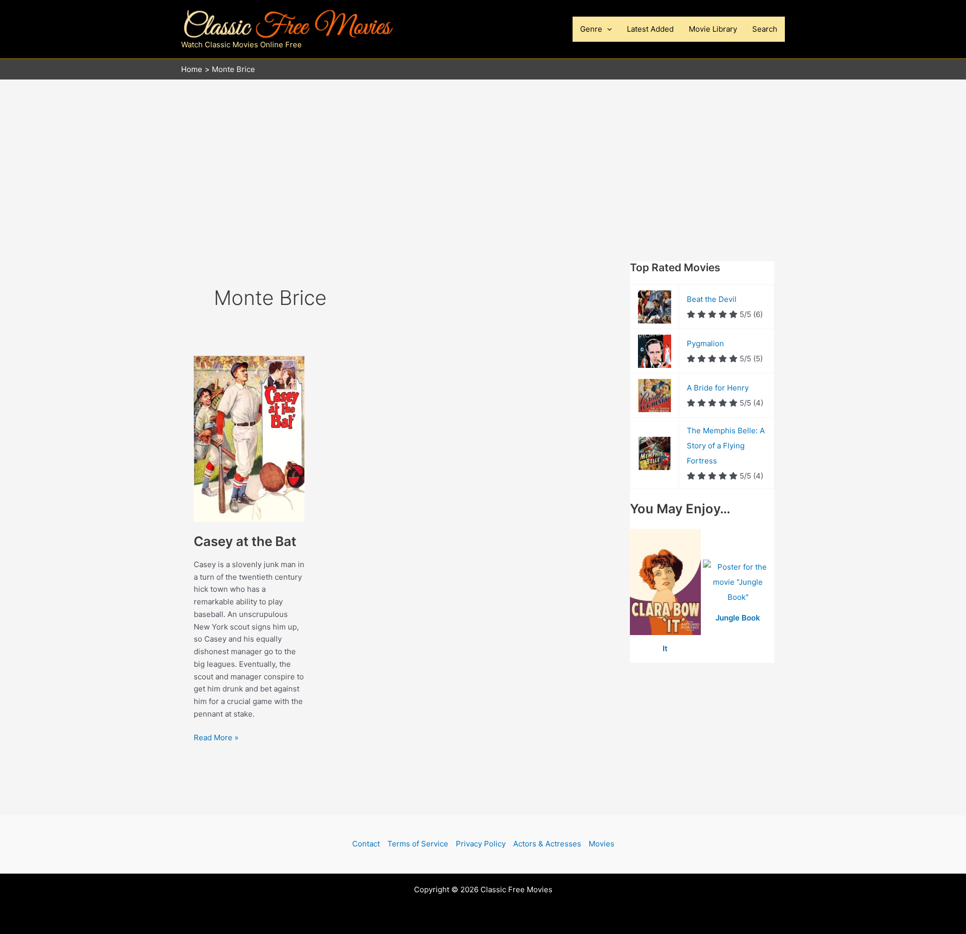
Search (764, 29)
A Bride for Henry (718, 388)
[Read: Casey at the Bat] (249, 438)
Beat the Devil (712, 299)
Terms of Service (417, 843)
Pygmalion (705, 343)
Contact (366, 843)
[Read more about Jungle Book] (738, 582)
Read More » (216, 738)
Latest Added (650, 29)
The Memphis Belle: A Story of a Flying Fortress (726, 445)
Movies (601, 843)
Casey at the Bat (245, 541)
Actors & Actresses (547, 843)
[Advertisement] (483, 155)
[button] (607, 29)
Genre (591, 29)
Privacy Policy (481, 843)
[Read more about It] (666, 582)
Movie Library (713, 29)
